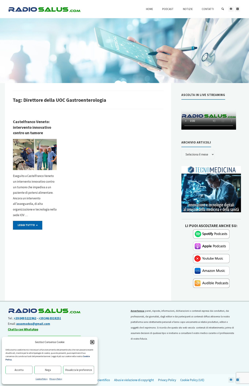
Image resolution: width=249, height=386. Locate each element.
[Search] (223, 9)
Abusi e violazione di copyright (134, 380)
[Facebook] (231, 9)
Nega (48, 370)
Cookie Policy (42, 378)
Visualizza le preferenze (78, 370)
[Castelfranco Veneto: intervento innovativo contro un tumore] (45, 154)
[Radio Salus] (44, 9)
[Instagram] (237, 9)
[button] (92, 342)
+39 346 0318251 (49, 318)
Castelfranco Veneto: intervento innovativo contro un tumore (32, 127)
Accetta (19, 370)
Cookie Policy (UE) (192, 380)
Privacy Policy (55, 378)
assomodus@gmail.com (33, 324)
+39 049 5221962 (25, 318)
